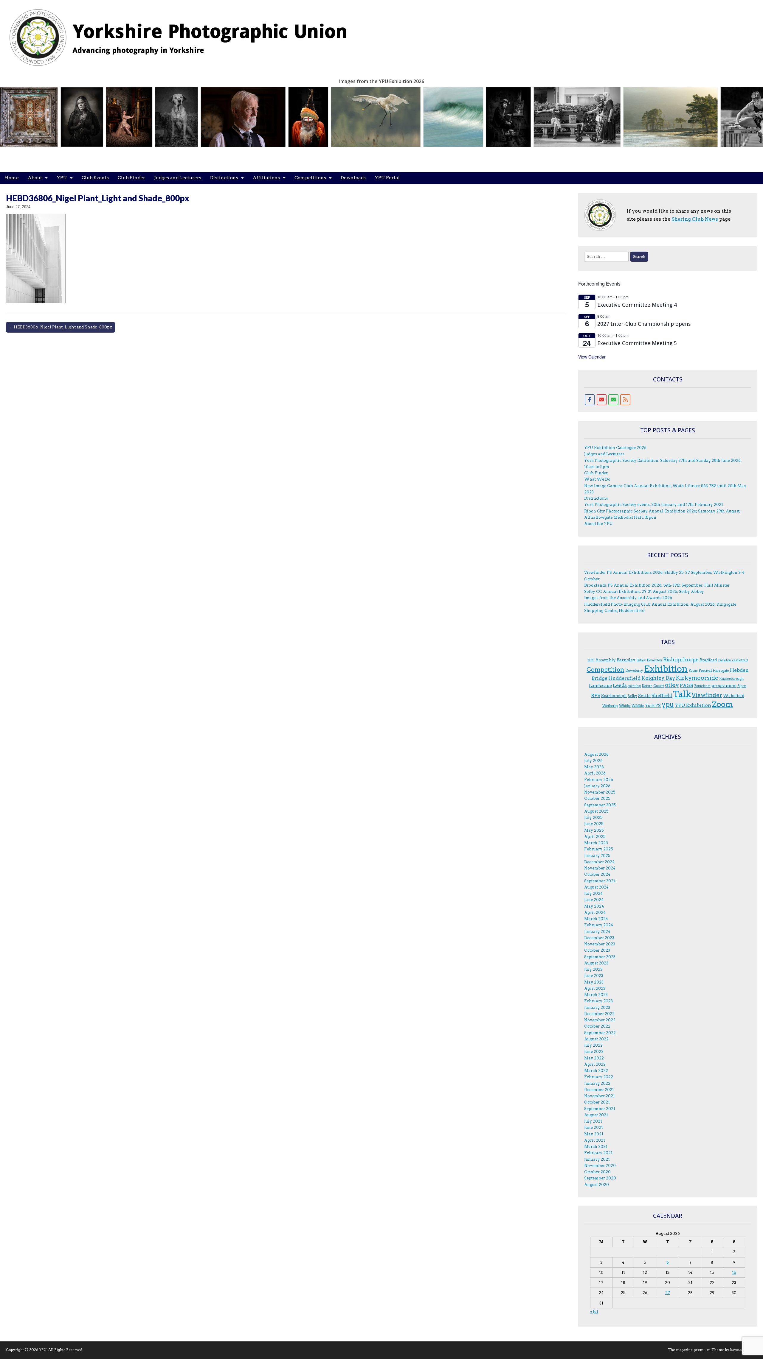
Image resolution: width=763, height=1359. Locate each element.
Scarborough (614, 695)
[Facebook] (590, 400)
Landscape (600, 685)
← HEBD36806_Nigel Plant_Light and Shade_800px (60, 327)
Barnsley (626, 659)
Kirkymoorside (697, 677)
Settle (644, 695)
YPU (62, 177)
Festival (705, 670)
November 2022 (599, 1020)
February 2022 (598, 1077)
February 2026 (598, 779)
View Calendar (592, 357)
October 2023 (597, 950)
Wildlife (638, 706)
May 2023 (594, 982)
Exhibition (666, 668)
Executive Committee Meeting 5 (637, 343)
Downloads (353, 177)
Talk (682, 694)
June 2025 (594, 824)
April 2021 (594, 1140)
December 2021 (599, 1089)
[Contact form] (613, 400)
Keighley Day (658, 678)
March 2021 (595, 1146)
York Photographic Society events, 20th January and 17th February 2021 (653, 504)
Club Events (95, 177)
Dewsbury (634, 670)
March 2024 (596, 919)
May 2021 (593, 1134)
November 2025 (599, 792)
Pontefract (702, 686)
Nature (647, 686)
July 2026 (593, 760)
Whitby (625, 706)
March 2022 (596, 1070)
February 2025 (598, 849)
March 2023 (596, 994)
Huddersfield (624, 678)
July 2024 (593, 893)
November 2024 (599, 868)
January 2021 (597, 1159)
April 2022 (595, 1064)
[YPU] (185, 34)
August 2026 (596, 754)
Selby (632, 695)
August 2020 (596, 1184)
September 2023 (599, 957)
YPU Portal (387, 177)
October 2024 (597, 874)
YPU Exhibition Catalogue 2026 (615, 447)
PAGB (686, 685)
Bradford (708, 659)
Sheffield (662, 695)
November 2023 (599, 944)
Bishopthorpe (681, 659)
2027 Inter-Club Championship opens (644, 324)
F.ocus (693, 671)
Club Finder (131, 177)
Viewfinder (707, 695)
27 (667, 1293)
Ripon (741, 686)
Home (11, 177)
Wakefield (733, 695)
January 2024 (597, 931)
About (35, 177)
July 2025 (593, 817)
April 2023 (594, 988)
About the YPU (598, 523)
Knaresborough (731, 679)
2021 (590, 660)
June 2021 (593, 1127)
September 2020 (600, 1178)
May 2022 (594, 1058)
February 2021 (598, 1153)
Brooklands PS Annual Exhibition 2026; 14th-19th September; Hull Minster (657, 585)
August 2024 (596, 887)
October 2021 (597, 1102)
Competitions (310, 177)
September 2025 (600, 805)
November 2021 (599, 1096)
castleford (740, 660)
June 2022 (594, 1051)
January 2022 (597, 1083)
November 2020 (600, 1165)
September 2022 (600, 1033)
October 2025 (597, 798)
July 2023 (593, 969)
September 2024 (600, 881)
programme (723, 685)
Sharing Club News (694, 219)
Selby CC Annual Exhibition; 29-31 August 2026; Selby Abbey (644, 591)
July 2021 (593, 1121)
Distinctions (224, 177)
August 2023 (596, 963)
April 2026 (595, 773)
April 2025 (595, 836)
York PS (653, 705)
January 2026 (597, 786)
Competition (605, 669)
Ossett (658, 685)
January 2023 (597, 1007)
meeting (634, 686)
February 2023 (598, 1001)
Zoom (722, 704)
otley (672, 685)
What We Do (597, 479)
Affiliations (266, 177)
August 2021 (596, 1115)
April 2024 (595, 912)
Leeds (620, 685)
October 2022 (597, 1026)
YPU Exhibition (693, 705)
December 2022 (599, 1014)
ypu (668, 705)
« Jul (594, 1311)
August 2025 (596, 811)
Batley (641, 660)
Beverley (654, 660)
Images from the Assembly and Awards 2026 (628, 598)
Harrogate (721, 671)
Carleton (724, 660)
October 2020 (597, 1172)
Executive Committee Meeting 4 (637, 305)
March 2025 (596, 843)
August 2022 (596, 1039)
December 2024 (599, 862)
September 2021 (599, 1108)
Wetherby (610, 706)
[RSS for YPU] (625, 400)
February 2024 (598, 925)
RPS (595, 695)
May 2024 (594, 906)
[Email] (602, 400)
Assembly (605, 659)
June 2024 (594, 899)
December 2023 (599, 938)
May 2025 (594, 830)
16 (734, 1272)
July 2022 (593, 1045)
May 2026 (594, 767)
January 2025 (597, 855)
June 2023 (593, 975)
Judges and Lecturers (177, 177)
